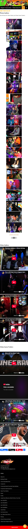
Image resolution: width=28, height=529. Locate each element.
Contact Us (3, 483)
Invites (2, 495)
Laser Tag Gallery (4, 502)
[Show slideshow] (14, 234)
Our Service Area (4, 512)
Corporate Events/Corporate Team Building (9, 486)
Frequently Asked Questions (6, 488)
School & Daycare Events (6, 519)
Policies (2, 516)
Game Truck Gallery (5, 490)
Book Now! (15, 527)
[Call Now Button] (25, 526)
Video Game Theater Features (7, 521)
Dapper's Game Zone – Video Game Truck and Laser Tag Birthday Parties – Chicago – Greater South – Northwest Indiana (11, 7)
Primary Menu (26, 7)
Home (2, 493)
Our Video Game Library (6, 514)
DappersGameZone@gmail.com (8, 468)
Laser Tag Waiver (4, 507)
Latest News (3, 509)
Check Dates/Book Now (5, 481)
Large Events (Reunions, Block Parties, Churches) (10, 498)
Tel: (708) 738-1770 (5, 467)
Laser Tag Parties (4, 505)
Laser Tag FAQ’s (4, 500)
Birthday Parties (4, 479)
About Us (2, 476)
